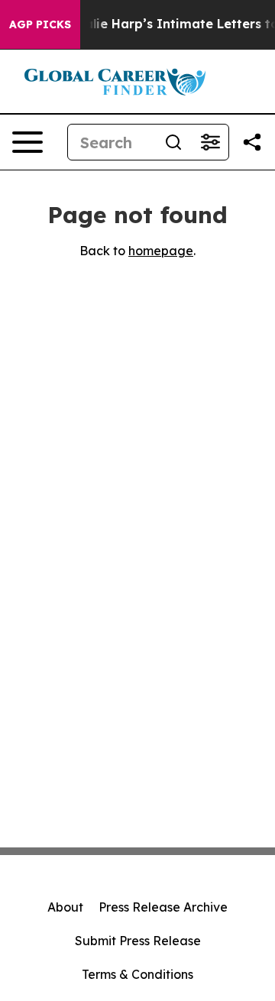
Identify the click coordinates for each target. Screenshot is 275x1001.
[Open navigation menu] (27, 142)
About (65, 907)
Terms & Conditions (137, 974)
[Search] (173, 142)
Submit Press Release (138, 940)
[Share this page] (252, 142)
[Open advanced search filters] (210, 142)
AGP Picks (40, 24)
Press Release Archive (163, 907)
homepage (160, 250)
